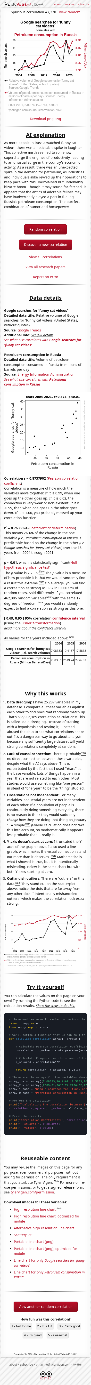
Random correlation (45, 229)
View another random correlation (46, 1306)
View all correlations (45, 257)
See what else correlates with (35, 382)
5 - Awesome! (57, 1335)
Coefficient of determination (52, 528)
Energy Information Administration (45, 374)
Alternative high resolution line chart (44, 1228)
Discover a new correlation (45, 244)
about (58, 4)
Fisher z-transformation (41, 623)
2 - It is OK (45, 1326)
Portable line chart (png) (33, 1241)
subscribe (83, 4)
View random (69, 12)
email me (69, 4)
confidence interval (68, 618)
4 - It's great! (33, 1335)
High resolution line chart (35, 1209)
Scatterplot (23, 1234)
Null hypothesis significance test (40, 565)
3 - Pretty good (69, 1326)
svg (58, 118)
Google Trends (29, 330)
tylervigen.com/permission (32, 1192)
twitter (77, 1364)
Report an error (45, 276)
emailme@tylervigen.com (53, 1364)
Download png (42, 118)
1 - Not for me (21, 1326)
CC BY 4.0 (45, 1378)
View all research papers (45, 267)
